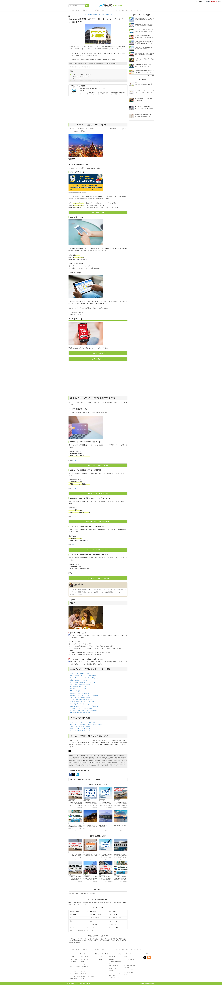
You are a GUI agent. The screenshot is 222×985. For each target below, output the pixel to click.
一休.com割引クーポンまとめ (78, 686)
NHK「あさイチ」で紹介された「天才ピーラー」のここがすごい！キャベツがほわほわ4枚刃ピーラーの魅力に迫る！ (144, 91)
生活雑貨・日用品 (74, 911)
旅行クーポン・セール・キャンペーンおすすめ (82, 722)
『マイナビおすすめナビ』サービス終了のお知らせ (98, 14)
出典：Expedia (82, 192)
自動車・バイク (74, 921)
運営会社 (125, 956)
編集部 (100, 959)
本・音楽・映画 (93, 924)
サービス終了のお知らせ (129, 969)
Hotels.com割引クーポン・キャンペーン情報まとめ (84, 706)
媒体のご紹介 (112, 975)
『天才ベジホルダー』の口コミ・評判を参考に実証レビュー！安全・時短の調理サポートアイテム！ (144, 83)
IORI (75, 586)
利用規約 (125, 974)
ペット (71, 924)
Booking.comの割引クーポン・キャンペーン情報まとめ (85, 710)
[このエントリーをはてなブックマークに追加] (77, 774)
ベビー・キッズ (113, 914)
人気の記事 (111, 959)
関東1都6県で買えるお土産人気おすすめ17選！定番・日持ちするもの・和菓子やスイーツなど (144, 71)
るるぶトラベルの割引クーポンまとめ (80, 684)
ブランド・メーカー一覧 (114, 973)
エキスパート (102, 956)
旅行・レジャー (87, 10)
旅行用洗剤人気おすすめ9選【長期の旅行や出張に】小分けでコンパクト (90, 855)
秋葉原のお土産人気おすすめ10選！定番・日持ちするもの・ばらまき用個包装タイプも (144, 36)
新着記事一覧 (112, 956)
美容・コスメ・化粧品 (95, 914)
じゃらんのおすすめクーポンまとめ (79, 673)
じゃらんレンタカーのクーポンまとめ (80, 728)
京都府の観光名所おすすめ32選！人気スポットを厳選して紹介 (90, 827)
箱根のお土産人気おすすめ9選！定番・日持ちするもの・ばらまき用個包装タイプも (120, 855)
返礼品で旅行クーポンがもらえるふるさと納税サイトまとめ (86, 724)
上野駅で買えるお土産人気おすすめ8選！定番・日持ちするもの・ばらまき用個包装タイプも (144, 54)
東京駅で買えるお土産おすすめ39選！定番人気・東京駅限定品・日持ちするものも (90, 878)
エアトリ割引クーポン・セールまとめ (80, 697)
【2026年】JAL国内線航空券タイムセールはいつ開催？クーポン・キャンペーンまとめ (75, 804)
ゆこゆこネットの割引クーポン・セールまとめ (82, 682)
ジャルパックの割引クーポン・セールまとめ (82, 701)
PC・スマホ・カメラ (75, 914)
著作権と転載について (114, 977)
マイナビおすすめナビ (74, 10)
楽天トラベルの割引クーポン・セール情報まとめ (83, 675)
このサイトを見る (72, 192)
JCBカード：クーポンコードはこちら (98, 493)
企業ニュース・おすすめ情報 (77, 930)
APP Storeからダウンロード (98, 353)
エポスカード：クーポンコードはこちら (98, 550)
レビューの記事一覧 (113, 965)
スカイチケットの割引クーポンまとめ (80, 712)
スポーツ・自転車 (94, 918)
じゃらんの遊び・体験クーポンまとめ (80, 726)
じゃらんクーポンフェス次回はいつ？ (80, 731)
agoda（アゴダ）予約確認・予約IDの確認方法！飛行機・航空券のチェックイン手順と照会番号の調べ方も (144, 30)
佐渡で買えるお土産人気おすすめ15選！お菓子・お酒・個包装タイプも (144, 65)
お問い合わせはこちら (128, 972)
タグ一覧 (111, 970)
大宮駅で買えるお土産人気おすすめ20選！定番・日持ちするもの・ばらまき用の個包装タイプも (144, 48)
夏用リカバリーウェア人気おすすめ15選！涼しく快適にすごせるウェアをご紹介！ (144, 115)
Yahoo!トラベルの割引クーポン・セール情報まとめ (84, 678)
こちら (74, 460)
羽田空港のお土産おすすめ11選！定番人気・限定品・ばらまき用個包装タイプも (75, 878)
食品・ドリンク (93, 911)
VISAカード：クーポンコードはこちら (97, 465)
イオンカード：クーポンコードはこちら (98, 578)
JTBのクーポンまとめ (76, 691)
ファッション (73, 918)
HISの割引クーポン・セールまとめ (79, 693)
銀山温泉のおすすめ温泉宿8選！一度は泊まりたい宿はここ (144, 59)
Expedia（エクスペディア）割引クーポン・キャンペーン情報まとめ (125, 10)
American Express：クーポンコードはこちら (98, 521)
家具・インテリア (113, 921)
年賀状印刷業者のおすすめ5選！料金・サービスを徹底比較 (144, 99)
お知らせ (125, 963)
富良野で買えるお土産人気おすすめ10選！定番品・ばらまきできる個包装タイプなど (144, 42)
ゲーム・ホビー (113, 924)
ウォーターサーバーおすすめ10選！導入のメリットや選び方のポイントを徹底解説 (144, 107)
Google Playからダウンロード (98, 359)
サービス (92, 927)
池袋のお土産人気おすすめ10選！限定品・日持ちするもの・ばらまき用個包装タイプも (144, 25)
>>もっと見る (150, 76)
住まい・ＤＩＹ (93, 921)
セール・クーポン (113, 927)
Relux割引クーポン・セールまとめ (79, 688)
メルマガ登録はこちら (98, 212)
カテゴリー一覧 (112, 968)
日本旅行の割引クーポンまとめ (78, 680)
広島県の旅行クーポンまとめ (120, 825)
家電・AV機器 (112, 911)
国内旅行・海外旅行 (99, 10)
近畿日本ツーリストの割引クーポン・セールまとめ (84, 695)
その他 (91, 930)
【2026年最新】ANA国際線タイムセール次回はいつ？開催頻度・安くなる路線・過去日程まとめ (144, 19)
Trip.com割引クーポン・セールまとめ (80, 704)
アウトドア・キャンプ (114, 918)
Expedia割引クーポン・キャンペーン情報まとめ (83, 708)
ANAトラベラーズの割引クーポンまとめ (81, 699)
